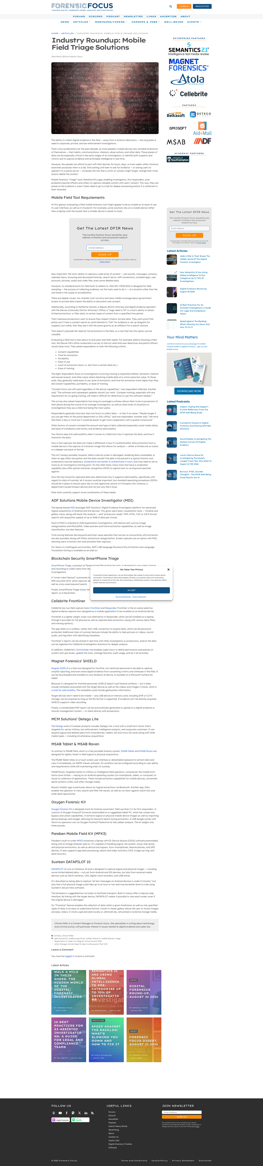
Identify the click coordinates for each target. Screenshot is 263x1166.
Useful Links (113, 1140)
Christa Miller (68, 935)
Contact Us (113, 1137)
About (185, 16)
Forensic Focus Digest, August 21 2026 (143, 1040)
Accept (132, 590)
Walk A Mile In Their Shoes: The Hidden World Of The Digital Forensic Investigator (68, 984)
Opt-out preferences (123, 596)
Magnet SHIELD (59, 668)
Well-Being (173, 22)
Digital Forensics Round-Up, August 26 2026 (143, 991)
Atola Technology (103, 1055)
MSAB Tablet (127, 751)
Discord (95, 16)
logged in (69, 956)
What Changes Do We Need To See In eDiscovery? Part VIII (81, 944)
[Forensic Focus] (82, 10)
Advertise (168, 16)
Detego (59, 726)
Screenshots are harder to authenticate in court (108, 461)
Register (202, 6)
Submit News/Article (117, 1126)
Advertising (113, 1130)
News (65, 22)
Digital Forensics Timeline (120, 1144)
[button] (168, 569)
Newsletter (133, 16)
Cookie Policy (159, 1161)
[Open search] (171, 6)
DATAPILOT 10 (58, 869)
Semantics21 (100, 1010)
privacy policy (105, 262)
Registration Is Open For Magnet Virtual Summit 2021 (78, 941)
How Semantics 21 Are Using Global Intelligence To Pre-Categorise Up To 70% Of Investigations (106, 983)
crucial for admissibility (63, 690)
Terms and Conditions (134, 1161)
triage (118, 938)
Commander (82, 649)
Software (112, 1147)
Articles (67, 33)
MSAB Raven (146, 751)
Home (54, 33)
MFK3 (80, 840)
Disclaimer (205, 1161)
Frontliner (95, 608)
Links (151, 16)
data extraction (61, 938)
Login (184, 6)
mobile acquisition (77, 938)
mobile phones (107, 938)
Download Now (189, 391)
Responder (110, 608)
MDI (72, 507)
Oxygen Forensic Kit (61, 809)
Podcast (113, 16)
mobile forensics (93, 938)
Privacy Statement (139, 596)
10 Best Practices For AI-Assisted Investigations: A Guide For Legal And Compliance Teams (68, 1034)
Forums (79, 16)
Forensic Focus (64, 1008)
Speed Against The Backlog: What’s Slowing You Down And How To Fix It (106, 1035)
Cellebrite (62, 1058)
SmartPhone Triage (61, 565)
